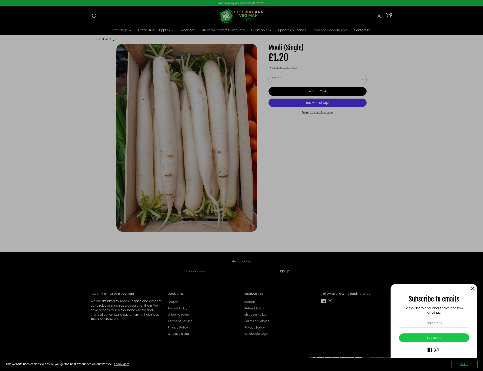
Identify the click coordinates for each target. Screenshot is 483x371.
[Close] (472, 289)
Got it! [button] (464, 364)
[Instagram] (436, 350)
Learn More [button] (121, 364)
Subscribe (434, 338)
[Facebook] (430, 350)
